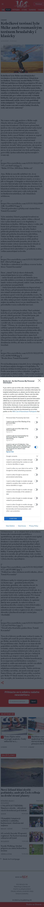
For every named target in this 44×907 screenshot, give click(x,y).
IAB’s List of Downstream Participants (24, 411)
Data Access (22, 526)
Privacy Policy (33, 526)
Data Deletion (10, 526)
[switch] (36, 422)
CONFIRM (13, 518)
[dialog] (22, 453)
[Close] (40, 381)
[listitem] (22, 418)
